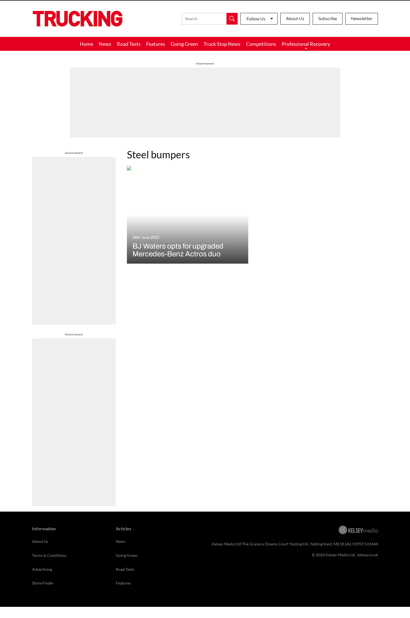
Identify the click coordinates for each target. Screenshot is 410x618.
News (105, 44)
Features (155, 44)
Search (232, 19)
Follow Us (256, 18)
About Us (295, 18)
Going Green (184, 44)
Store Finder (43, 583)
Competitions (261, 44)
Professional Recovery (306, 44)
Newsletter (361, 18)
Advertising (42, 569)
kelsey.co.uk (368, 554)
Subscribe (327, 18)
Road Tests (129, 44)
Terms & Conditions (49, 555)
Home (86, 44)
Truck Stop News (222, 44)
